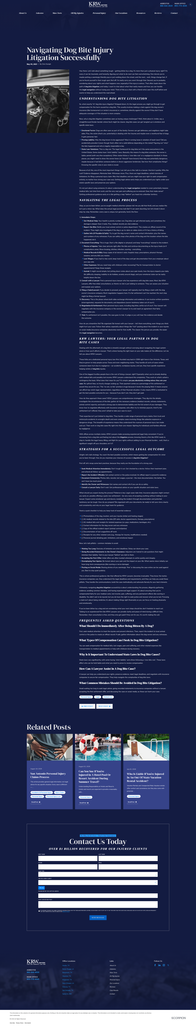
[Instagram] (164, 965)
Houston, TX (66, 976)
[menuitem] (12, 1023)
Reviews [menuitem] (158, 13)
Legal (98, 697)
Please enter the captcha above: (48, 891)
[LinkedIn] (159, 965)
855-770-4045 (181, 6)
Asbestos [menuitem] (39, 13)
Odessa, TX (66, 987)
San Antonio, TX (67, 990)
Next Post (103, 706)
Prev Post (88, 706)
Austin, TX (65, 965)
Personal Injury (86, 697)
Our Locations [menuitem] (121, 13)
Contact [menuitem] (174, 13)
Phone (40, 862)
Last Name (102, 854)
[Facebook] (155, 965)
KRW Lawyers (112, 398)
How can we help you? (45, 899)
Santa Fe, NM (66, 994)
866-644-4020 (166, 6)
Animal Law (108, 697)
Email (100, 862)
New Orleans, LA (68, 983)
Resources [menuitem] (140, 13)
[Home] (98, 4)
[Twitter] (168, 965)
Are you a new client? (45, 878)
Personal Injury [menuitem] (99, 13)
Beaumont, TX (67, 973)
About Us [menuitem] (22, 13)
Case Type (41, 871)
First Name (41, 854)
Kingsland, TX (67, 980)
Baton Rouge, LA (68, 969)
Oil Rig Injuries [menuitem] (77, 13)
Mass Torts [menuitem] (57, 13)
